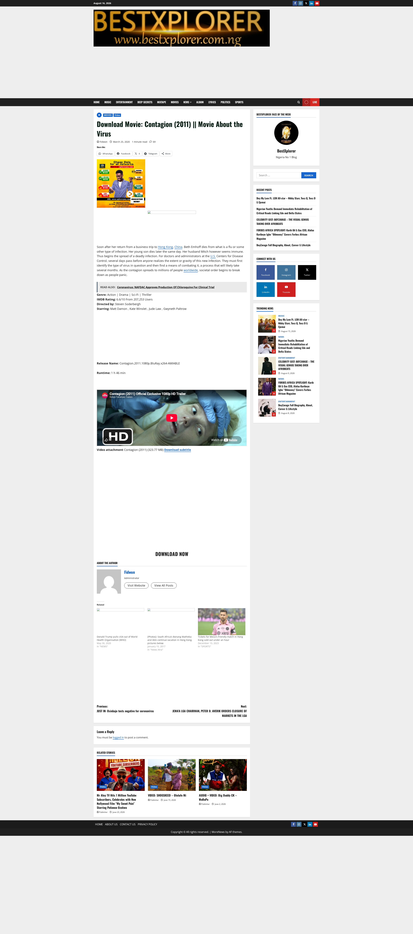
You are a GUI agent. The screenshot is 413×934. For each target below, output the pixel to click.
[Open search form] (298, 102)
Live (315, 102)
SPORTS (239, 102)
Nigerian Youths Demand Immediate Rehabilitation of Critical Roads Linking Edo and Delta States (284, 211)
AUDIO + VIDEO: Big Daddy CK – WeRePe (218, 797)
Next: (209, 711)
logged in (118, 737)
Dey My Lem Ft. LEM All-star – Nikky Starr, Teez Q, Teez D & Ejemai (267, 324)
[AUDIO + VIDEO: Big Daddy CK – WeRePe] (223, 775)
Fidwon (103, 141)
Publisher (103, 812)
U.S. (213, 256)
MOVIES (175, 102)
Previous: (125, 708)
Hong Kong (165, 247)
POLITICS (225, 102)
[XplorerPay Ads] (121, 183)
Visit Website (136, 585)
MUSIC (107, 102)
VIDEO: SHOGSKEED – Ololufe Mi (167, 795)
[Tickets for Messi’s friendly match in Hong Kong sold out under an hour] (221, 621)
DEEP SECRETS (144, 102)
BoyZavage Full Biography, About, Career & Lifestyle (284, 245)
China (178, 247)
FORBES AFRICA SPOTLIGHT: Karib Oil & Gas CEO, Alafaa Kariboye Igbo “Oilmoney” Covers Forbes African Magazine (285, 234)
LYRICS (212, 102)
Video (117, 115)
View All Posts (163, 585)
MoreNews (218, 832)
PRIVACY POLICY (147, 824)
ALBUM (200, 102)
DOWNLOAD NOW (171, 553)
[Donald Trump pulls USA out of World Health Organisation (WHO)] (120, 621)
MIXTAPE (161, 102)
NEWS (186, 102)
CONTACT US (128, 824)
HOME (97, 102)
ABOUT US (111, 824)
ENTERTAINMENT (124, 102)
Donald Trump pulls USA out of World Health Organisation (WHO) (117, 638)
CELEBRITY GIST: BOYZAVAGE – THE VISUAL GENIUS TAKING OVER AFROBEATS (283, 222)
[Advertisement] (205, 70)
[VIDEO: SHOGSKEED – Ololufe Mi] (172, 775)
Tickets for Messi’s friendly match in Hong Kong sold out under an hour (220, 638)
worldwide (191, 270)
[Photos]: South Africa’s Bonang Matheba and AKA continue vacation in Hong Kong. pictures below (169, 640)
